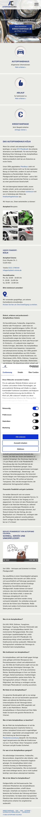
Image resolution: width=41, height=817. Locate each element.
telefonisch (30, 191)
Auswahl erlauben (20, 443)
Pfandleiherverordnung (11, 738)
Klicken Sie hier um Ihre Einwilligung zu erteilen (20, 304)
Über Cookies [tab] (33, 372)
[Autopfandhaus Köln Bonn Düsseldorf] (20, 57)
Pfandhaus (24, 166)
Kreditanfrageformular (10, 196)
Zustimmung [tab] (7, 372)
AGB (21, 811)
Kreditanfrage (8, 811)
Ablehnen (20, 449)
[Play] (4, 560)
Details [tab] (20, 372)
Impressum (26, 812)
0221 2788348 (14, 268)
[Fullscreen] (37, 560)
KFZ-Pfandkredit (22, 149)
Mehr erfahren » (20, 67)
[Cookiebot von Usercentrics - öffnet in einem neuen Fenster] (29, 366)
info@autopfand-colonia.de (12, 270)
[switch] (36, 414)
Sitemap (27, 811)
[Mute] (34, 560)
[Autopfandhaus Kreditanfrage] (20, 119)
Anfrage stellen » (20, 130)
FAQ (17, 811)
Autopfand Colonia (12, 4)
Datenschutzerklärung (11, 812)
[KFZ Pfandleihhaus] (20, 88)
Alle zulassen (20, 437)
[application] (20, 552)
